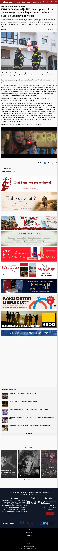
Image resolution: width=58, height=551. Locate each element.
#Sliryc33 (14, 171)
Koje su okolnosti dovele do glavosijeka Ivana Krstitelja (23, 401)
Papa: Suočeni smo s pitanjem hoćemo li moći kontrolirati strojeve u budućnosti (29, 425)
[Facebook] (28, 502)
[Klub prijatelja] (48, 2)
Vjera (23, 2)
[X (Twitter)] (32, 502)
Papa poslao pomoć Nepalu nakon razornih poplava (22, 393)
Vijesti (18, 2)
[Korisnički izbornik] (51, 2)
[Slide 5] (29, 479)
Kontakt (29, 540)
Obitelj (28, 2)
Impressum (29, 532)
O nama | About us (29, 529)
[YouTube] (42, 502)
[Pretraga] (44, 2)
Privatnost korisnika (29, 546)
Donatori (29, 538)
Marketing (29, 543)
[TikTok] (35, 502)
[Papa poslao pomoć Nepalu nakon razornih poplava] (5, 396)
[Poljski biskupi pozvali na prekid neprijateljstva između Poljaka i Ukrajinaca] (5, 412)
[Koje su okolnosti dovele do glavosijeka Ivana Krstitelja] (5, 404)
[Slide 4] (28, 479)
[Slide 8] (33, 479)
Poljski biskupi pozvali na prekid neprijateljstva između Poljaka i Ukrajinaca (28, 409)
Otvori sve (29, 433)
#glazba (8, 171)
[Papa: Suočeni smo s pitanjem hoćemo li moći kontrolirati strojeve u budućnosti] (5, 428)
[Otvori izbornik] (56, 2)
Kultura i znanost (36, 2)
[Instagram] (39, 502)
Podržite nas (29, 535)
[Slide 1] (24, 479)
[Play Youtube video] (29, 142)
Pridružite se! (50, 513)
